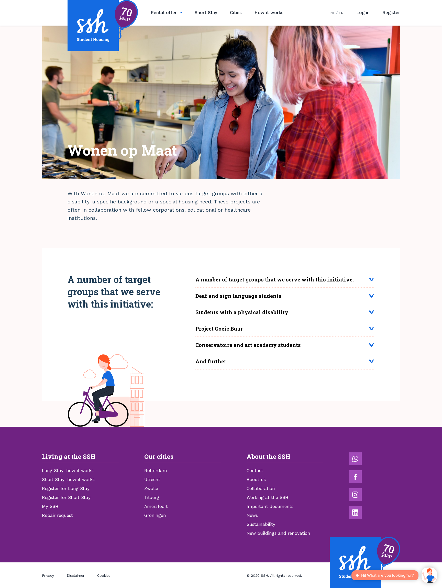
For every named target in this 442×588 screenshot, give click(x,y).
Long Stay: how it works (68, 470)
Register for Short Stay (66, 497)
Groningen (155, 515)
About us (256, 479)
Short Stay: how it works (68, 479)
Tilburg (151, 497)
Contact (255, 470)
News (252, 515)
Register (391, 12)
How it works (269, 12)
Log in (363, 12)
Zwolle (151, 488)
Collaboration (261, 488)
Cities (236, 12)
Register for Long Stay (66, 488)
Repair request (57, 515)
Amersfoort (156, 506)
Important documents (270, 506)
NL (332, 13)
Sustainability (261, 524)
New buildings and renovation (278, 533)
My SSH (50, 506)
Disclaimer (75, 575)
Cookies (103, 575)
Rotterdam (155, 470)
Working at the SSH (267, 497)
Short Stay (206, 12)
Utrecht (152, 479)
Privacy (48, 575)
